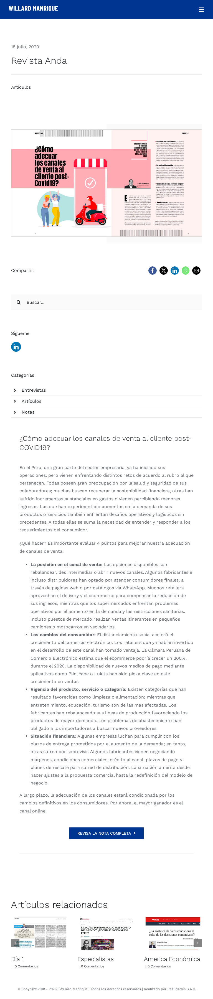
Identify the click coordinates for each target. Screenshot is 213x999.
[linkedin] (16, 347)
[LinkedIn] (174, 270)
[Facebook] (152, 270)
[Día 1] (40, 933)
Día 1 (17, 958)
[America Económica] (173, 933)
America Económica (172, 958)
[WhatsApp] (185, 270)
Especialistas (95, 958)
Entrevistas (34, 390)
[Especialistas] (106, 933)
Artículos (21, 87)
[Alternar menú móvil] (202, 9)
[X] (163, 270)
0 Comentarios (26, 966)
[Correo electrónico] (196, 270)
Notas (28, 412)
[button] (15, 943)
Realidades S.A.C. (182, 989)
